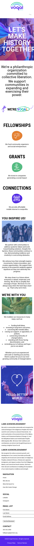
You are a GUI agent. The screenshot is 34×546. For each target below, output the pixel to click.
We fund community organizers (17, 144)
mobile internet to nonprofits (17, 209)
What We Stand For (8, 484)
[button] (30, 14)
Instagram (6, 501)
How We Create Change (10, 487)
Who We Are (6, 481)
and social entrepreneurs (17, 146)
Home (4, 477)
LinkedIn (5, 497)
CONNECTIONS (17, 188)
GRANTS (17, 156)
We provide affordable (17, 207)
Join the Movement (9, 521)
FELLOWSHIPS (17, 125)
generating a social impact (17, 178)
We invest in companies (17, 176)
